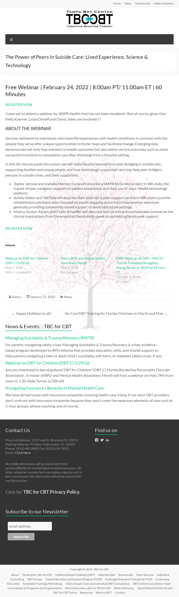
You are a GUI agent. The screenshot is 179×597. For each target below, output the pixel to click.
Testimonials (142, 3)
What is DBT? (104, 592)
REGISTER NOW (18, 104)
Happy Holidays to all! (31, 313)
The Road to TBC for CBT (37, 575)
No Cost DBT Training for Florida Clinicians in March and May (116, 313)
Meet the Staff (106, 575)
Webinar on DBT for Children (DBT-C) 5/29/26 (47, 362)
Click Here (23, 453)
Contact (120, 592)
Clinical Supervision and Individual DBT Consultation (97, 583)
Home (117, 3)
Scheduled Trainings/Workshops (42, 583)
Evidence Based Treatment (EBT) (75, 575)
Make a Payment (164, 3)
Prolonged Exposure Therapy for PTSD (128, 579)
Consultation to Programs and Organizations (35, 588)
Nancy (16, 297)
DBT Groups (34, 579)
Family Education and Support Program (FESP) (73, 579)
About (15, 575)
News (127, 3)
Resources (86, 592)
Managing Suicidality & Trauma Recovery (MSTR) (49, 337)
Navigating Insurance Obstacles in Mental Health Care (54, 387)
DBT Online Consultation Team (152, 583)
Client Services (145, 575)
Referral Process (124, 588)
